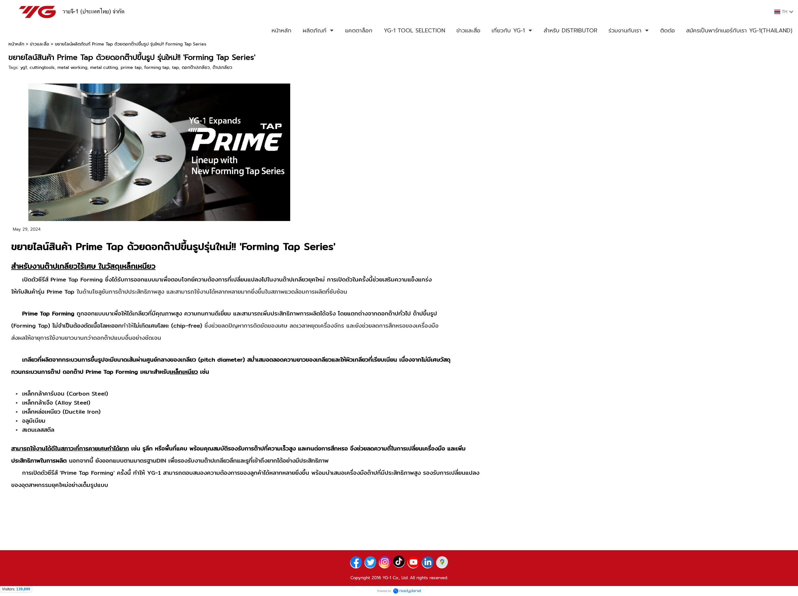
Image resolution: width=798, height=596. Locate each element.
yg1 (23, 67)
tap (175, 67)
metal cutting (104, 67)
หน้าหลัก (16, 44)
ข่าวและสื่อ (39, 44)
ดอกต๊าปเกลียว (196, 67)
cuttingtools (42, 67)
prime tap (131, 67)
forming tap (156, 67)
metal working (72, 67)
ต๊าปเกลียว (222, 67)
